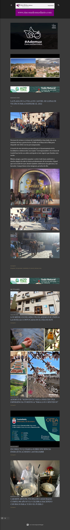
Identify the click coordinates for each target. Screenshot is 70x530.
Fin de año (31, 268)
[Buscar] (59, 4)
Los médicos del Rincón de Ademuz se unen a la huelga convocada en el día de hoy (35, 318)
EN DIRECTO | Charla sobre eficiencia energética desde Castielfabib (30, 450)
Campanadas (19, 268)
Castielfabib (26, 268)
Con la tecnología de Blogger (36, 524)
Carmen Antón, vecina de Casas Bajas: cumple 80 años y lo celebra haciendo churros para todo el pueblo (31, 501)
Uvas (40, 268)
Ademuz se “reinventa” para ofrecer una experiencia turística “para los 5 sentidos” (34, 400)
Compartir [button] (13, 265)
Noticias (36, 268)
